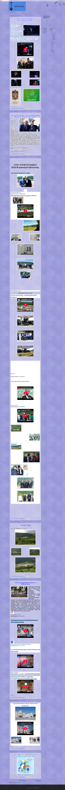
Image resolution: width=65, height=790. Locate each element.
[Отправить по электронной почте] (26, 108)
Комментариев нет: (22, 108)
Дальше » (12, 695)
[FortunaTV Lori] (25, 403)
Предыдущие (38, 780)
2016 (52, 45)
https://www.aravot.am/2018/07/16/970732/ (18, 151)
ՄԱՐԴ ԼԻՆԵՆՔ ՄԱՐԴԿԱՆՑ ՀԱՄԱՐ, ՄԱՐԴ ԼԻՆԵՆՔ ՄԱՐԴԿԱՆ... (53, 37)
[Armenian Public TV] (25, 190)
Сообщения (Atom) (18, 782)
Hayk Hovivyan (14, 672)
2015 (52, 46)
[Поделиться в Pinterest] (30, 108)
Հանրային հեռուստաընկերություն (21, 644)
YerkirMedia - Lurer (16, 291)
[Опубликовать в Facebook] (29, 108)
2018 (52, 42)
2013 (52, 49)
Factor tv (13, 373)
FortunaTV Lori (14, 405)
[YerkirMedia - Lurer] (12, 612)
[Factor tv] (25, 371)
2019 (52, 31)
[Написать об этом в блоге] (27, 108)
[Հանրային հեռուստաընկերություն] (12, 642)
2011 (52, 52)
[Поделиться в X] (28, 108)
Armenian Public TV (16, 192)
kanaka (45, 30)
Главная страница (22, 780)
